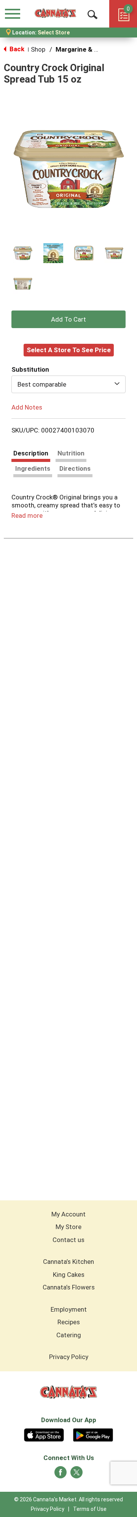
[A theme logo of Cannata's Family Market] (55, 13)
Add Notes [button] (26, 407)
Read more (27, 515)
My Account (68, 1214)
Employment (69, 1309)
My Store (68, 1227)
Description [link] (30, 453)
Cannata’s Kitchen (68, 1261)
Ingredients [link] (32, 468)
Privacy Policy (68, 1357)
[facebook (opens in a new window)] (60, 1474)
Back (16, 49)
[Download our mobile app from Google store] (93, 1434)
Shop (38, 49)
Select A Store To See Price (69, 350)
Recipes (68, 1322)
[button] (22, 253)
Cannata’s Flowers (69, 1287)
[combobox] (68, 384)
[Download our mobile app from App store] (44, 1434)
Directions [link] (75, 468)
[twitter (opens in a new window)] (76, 1474)
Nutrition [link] (70, 453)
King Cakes (68, 1274)
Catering (68, 1335)
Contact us (68, 1240)
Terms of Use (90, 1509)
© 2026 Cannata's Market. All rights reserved (68, 1499)
